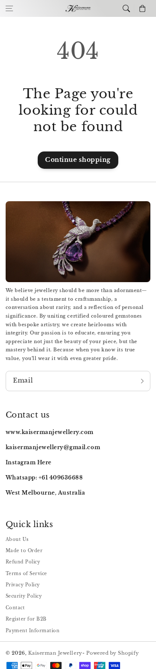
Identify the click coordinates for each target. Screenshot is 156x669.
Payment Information (33, 631)
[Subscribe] (142, 381)
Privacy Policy (23, 585)
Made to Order (24, 550)
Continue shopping (78, 160)
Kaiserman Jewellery (55, 653)
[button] (9, 8)
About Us (17, 539)
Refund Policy (23, 562)
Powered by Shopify (112, 653)
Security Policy (24, 596)
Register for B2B (26, 619)
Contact (15, 608)
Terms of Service (26, 573)
